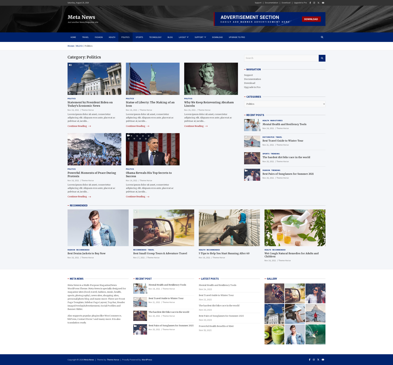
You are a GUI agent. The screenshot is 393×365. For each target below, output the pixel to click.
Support (258, 2)
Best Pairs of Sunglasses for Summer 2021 (288, 173)
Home (73, 37)
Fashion (99, 37)
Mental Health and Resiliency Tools (284, 124)
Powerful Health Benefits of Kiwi (216, 326)
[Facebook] (310, 2)
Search (322, 58)
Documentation (271, 2)
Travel (85, 37)
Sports (139, 37)
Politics (125, 37)
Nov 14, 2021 (131, 180)
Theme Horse (88, 110)
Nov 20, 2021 (268, 161)
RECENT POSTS (255, 115)
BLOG (170, 37)
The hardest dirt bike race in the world (286, 157)
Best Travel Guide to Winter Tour (283, 140)
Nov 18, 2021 (73, 257)
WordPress (147, 359)
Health (112, 37)
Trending (275, 153)
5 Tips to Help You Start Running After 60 (224, 253)
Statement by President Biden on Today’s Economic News (90, 104)
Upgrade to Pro (300, 2)
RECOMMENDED (79, 205)
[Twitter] (318, 2)
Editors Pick (268, 137)
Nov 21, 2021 (268, 144)
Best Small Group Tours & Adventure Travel (160, 253)
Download (286, 2)
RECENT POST (144, 278)
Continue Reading (78, 126)
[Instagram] (314, 2)
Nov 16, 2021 (73, 110)
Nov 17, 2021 (139, 257)
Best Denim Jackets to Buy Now (86, 253)
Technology (155, 37)
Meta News (81, 17)
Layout (182, 37)
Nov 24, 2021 (268, 128)
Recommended (82, 250)
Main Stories (276, 120)
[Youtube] (323, 2)
